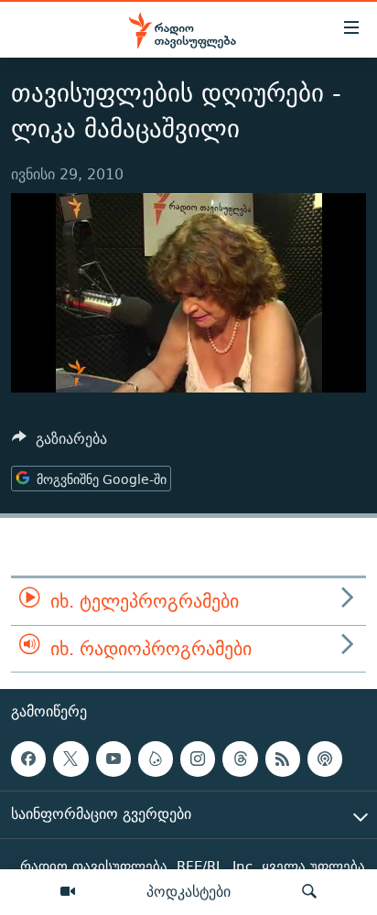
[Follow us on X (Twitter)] (70, 758)
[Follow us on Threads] (239, 758)
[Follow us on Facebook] (28, 758)
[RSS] (282, 758)
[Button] (59, 443)
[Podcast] (324, 758)
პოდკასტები (188, 891)
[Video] (67, 892)
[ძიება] (309, 892)
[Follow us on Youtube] (113, 758)
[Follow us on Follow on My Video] (155, 758)
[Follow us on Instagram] (197, 758)
